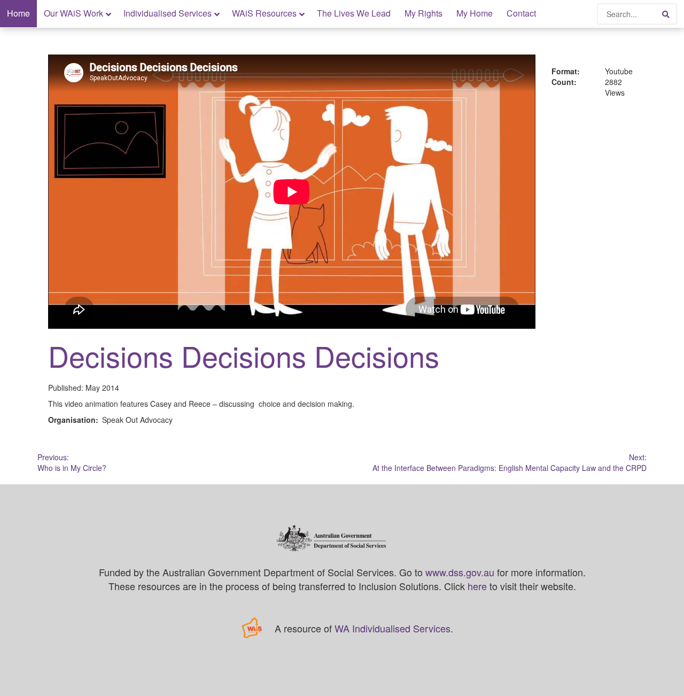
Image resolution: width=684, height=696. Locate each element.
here (477, 586)
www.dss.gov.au (459, 572)
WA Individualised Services (392, 628)
